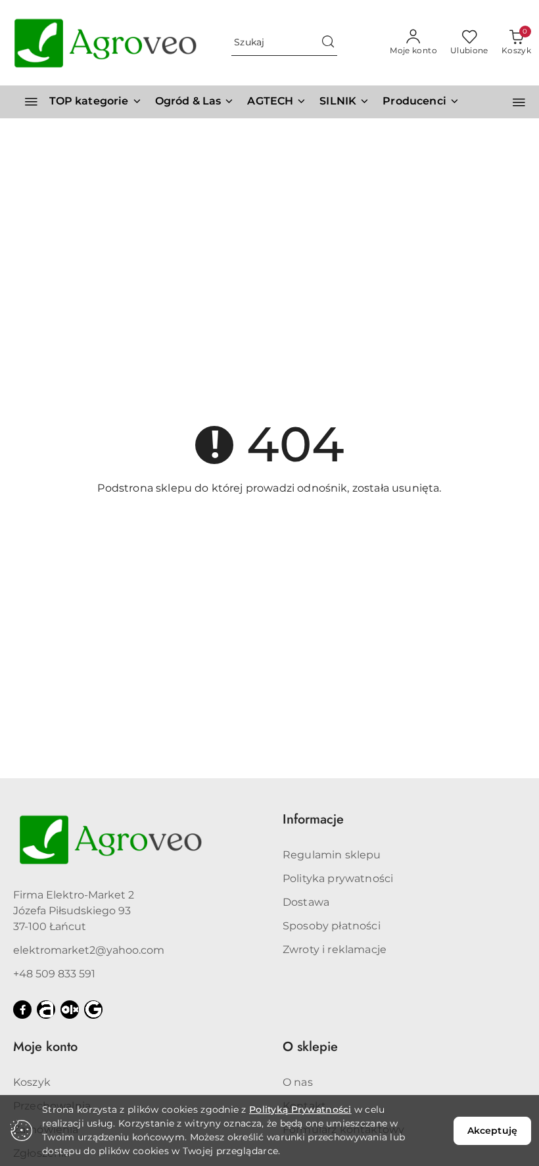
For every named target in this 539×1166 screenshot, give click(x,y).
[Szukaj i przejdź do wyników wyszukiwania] (328, 43)
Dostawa (306, 902)
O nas (298, 1082)
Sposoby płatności (332, 926)
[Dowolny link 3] (93, 1009)
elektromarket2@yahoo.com (88, 950)
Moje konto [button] (45, 1046)
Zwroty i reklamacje (335, 949)
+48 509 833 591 (54, 974)
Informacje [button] (313, 819)
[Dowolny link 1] (46, 1009)
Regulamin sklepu (332, 855)
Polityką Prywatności (300, 1109)
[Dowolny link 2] (69, 1009)
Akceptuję (492, 1130)
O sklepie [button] (310, 1046)
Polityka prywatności (338, 878)
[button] (421, 101)
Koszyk (32, 1082)
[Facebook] (22, 1009)
